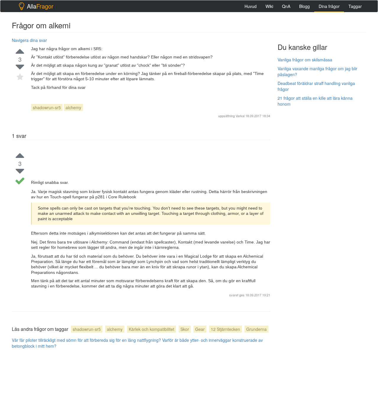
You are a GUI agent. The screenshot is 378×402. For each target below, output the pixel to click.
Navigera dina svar (29, 40)
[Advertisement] (322, 199)
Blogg (304, 6)
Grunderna (256, 329)
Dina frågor (329, 6)
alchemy (73, 107)
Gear (200, 329)
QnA (286, 6)
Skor (184, 329)
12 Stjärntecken (225, 329)
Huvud (251, 6)
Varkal (240, 115)
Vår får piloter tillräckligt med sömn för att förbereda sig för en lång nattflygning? (86, 340)
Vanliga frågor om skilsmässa (305, 60)
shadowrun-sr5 (47, 107)
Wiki (269, 6)
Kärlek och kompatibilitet (151, 329)
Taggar (355, 6)
